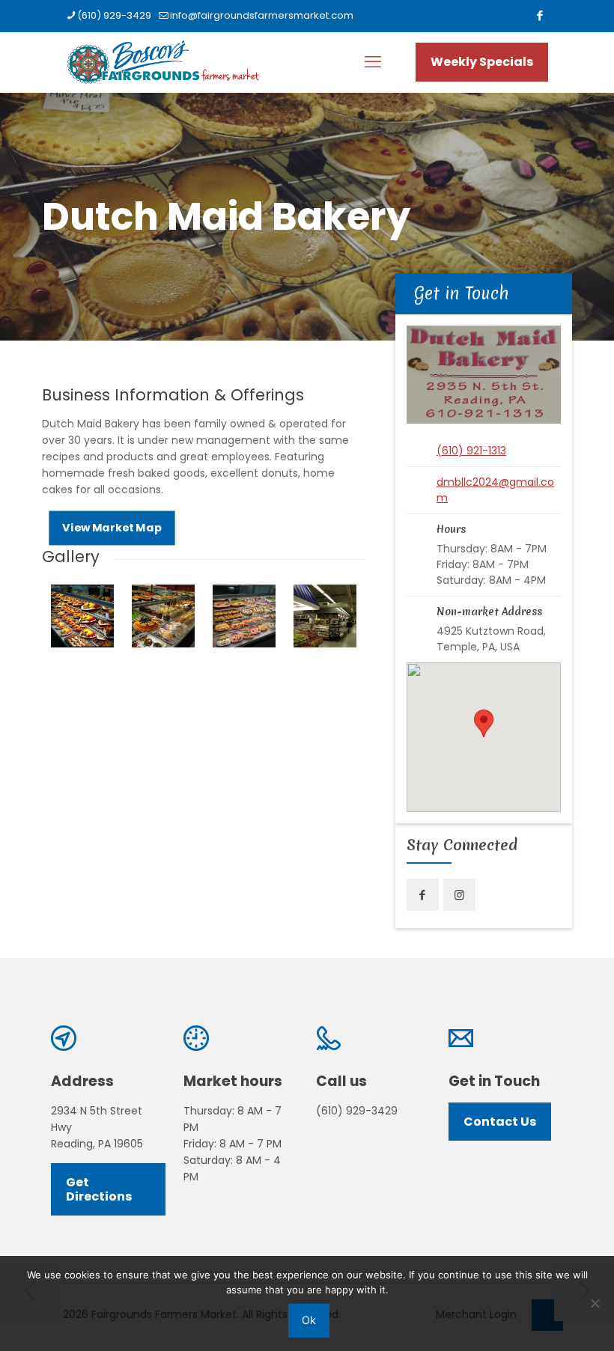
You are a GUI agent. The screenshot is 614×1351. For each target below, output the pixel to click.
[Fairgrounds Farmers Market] (163, 62)
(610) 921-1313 (471, 450)
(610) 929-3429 (114, 15)
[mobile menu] (373, 62)
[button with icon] (423, 895)
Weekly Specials (482, 61)
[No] (595, 1303)
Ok (309, 1320)
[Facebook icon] (539, 15)
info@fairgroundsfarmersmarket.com (261, 15)
